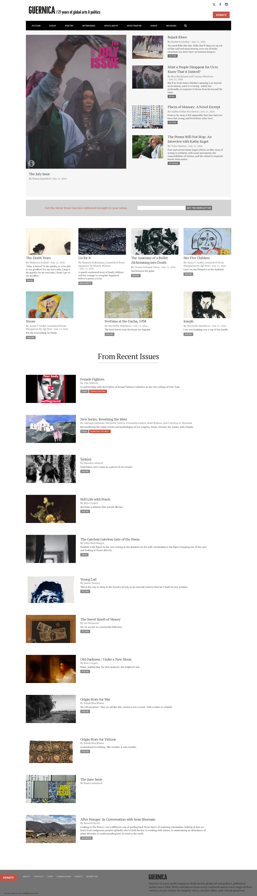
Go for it (84, 257)
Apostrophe (134, 25)
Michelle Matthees (119, 326)
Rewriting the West (100, 431)
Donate (221, 15)
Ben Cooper (91, 503)
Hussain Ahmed (93, 463)
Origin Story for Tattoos (98, 739)
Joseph (188, 321)
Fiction (36, 25)
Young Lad (88, 579)
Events (79, 876)
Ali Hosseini (91, 623)
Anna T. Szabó (195, 262)
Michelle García (115, 423)
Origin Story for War (95, 699)
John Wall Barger (94, 543)
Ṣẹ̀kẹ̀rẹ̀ (85, 459)
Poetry (69, 25)
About (26, 876)
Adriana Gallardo (94, 423)
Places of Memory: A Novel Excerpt (194, 106)
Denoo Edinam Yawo (147, 267)
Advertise (92, 876)
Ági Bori (205, 265)
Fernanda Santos (136, 423)
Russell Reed (92, 823)
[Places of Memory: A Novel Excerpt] (147, 117)
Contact (39, 876)
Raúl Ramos (154, 423)
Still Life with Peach (95, 499)
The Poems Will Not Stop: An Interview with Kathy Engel (189, 139)
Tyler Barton (179, 146)
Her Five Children (197, 257)
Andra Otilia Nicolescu (185, 111)
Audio (153, 25)
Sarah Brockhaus (94, 703)
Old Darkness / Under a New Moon (105, 659)
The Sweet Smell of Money (100, 619)
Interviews (88, 25)
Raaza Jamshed (41, 178)
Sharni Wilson (101, 265)
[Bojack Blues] (147, 47)
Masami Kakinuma (93, 262)
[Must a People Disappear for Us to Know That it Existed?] (147, 77)
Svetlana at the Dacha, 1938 (125, 321)
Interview (173, 163)
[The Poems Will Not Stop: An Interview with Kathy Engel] (147, 146)
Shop (50, 876)
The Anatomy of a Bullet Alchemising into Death (149, 260)
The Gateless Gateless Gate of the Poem (109, 539)
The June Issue (91, 779)
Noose (30, 321)
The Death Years (38, 257)
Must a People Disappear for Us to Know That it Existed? (193, 69)
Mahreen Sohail (39, 262)
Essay (52, 25)
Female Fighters (92, 379)
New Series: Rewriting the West (103, 419)
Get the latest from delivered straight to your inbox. (86, 208)
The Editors (91, 383)
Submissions (64, 876)
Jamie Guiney (92, 583)
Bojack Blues (177, 37)
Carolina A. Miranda (180, 423)
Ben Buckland (179, 76)
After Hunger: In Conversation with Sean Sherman (117, 819)
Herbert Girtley (180, 41)
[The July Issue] (76, 102)
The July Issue (39, 173)
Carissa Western (203, 76)
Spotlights (111, 25)
